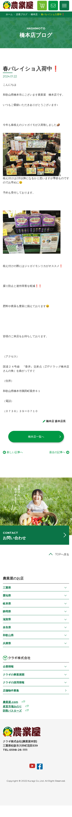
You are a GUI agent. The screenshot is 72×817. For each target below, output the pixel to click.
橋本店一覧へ (36, 436)
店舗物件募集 (11, 690)
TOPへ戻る (62, 554)
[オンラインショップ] (42, 5)
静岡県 (7, 611)
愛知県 (7, 595)
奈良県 (7, 627)
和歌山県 (8, 635)
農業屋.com (10, 702)
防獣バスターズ (12, 710)
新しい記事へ (15, 452)
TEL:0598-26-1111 (15, 750)
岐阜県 (7, 603)
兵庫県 (7, 643)
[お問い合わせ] (53, 5)
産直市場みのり (12, 706)
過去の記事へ (57, 452)
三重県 (7, 587)
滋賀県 (7, 619)
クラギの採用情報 (13, 682)
